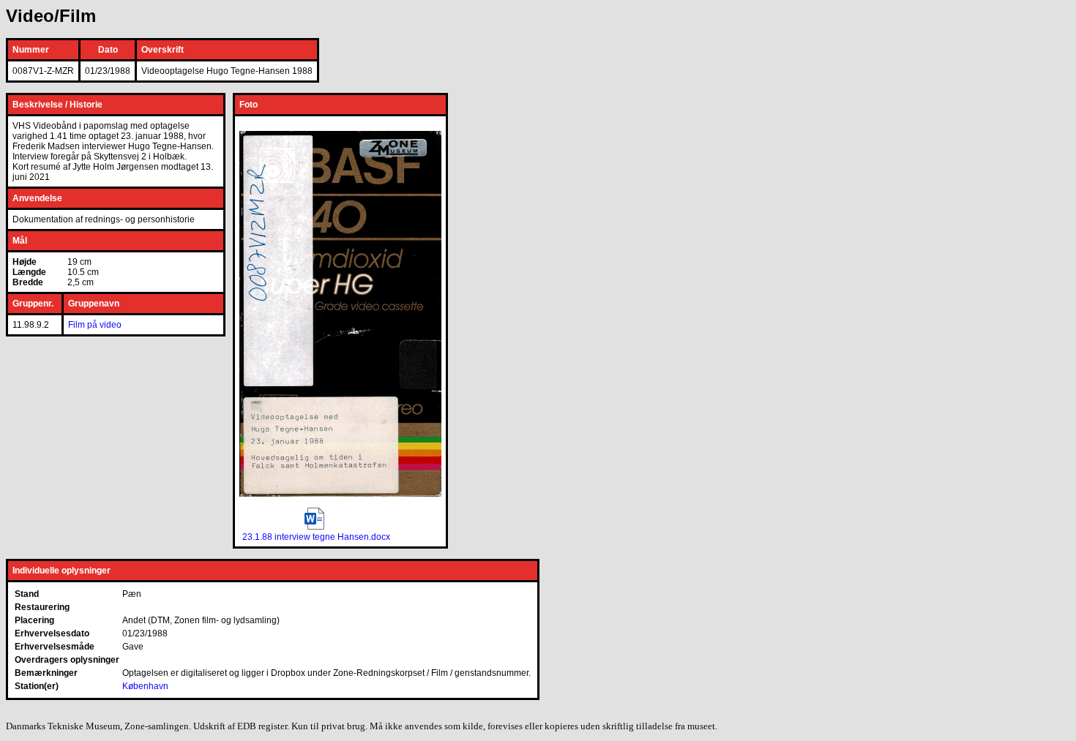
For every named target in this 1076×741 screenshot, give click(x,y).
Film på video (95, 325)
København (145, 686)
